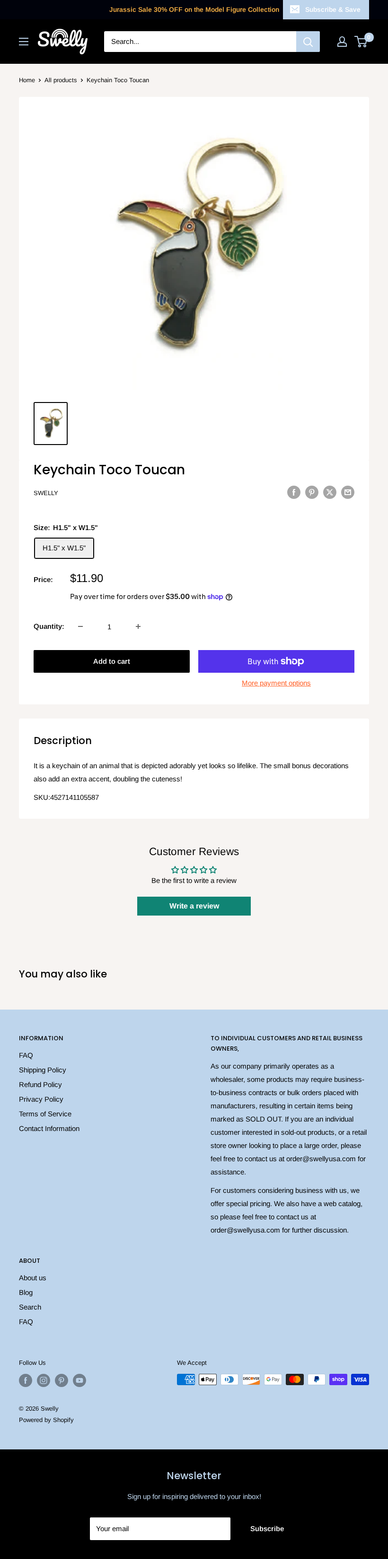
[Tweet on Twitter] (329, 492)
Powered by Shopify (46, 1419)
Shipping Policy (42, 1070)
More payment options (276, 683)
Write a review (194, 906)
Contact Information (49, 1128)
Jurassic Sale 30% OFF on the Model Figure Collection (194, 9)
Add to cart (111, 661)
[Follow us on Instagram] (43, 1380)
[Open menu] (23, 41)
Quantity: (49, 626)
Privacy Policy (41, 1099)
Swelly (46, 493)
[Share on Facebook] (293, 492)
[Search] (308, 41)
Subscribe (267, 1529)
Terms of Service (45, 1114)
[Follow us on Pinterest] (61, 1380)
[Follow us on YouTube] (79, 1380)
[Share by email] (347, 492)
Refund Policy (40, 1084)
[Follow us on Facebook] (25, 1380)
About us (32, 1278)
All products (60, 80)
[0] (361, 41)
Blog (26, 1292)
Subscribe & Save (333, 9)
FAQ (26, 1055)
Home (27, 80)
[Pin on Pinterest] (311, 492)
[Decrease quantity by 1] (80, 626)
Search (30, 1307)
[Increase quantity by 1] (138, 626)
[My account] (342, 41)
